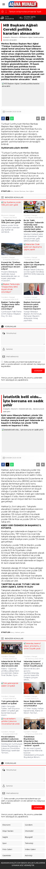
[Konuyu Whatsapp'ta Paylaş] (12, 118)
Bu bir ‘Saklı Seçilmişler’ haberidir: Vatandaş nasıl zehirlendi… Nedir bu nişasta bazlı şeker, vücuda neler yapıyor (34, 225)
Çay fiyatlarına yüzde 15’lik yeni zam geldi (11, 221)
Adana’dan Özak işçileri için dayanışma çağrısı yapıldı (34, 264)
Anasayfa (6, 37)
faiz (12, 191)
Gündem (27, 215)
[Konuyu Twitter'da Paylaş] (7, 118)
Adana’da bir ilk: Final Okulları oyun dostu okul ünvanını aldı (11, 663)
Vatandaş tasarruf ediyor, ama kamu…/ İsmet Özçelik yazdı (33, 663)
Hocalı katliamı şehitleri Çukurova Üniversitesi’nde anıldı (11, 739)
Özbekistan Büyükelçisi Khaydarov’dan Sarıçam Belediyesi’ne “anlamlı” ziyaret (34, 741)
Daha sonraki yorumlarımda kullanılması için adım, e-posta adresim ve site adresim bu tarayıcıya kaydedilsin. (23, 364)
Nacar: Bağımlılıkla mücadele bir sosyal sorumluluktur (33, 703)
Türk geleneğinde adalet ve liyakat (9, 702)
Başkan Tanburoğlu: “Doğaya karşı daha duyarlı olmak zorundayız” (10, 305)
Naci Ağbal (30, 191)
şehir (22, 632)
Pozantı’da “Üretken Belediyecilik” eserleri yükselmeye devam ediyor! (11, 265)
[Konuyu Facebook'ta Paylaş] (3, 118)
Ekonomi (14, 37)
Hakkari (17, 632)
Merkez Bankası (19, 191)
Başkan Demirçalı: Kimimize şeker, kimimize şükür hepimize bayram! (32, 305)
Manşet (12, 215)
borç (12, 632)
